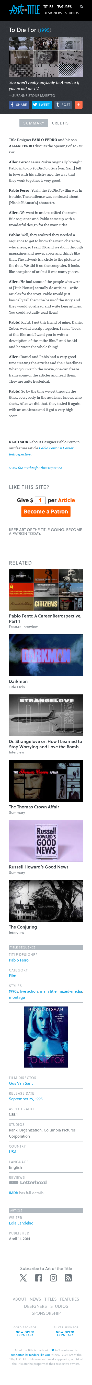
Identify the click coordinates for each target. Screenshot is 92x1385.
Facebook (38, 1278)
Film (12, 975)
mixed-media (70, 991)
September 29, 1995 (25, 1099)
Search (81, 7)
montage (17, 997)
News (35, 1299)
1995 (45, 30)
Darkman (18, 681)
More (79, 105)
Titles (48, 6)
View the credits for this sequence (35, 468)
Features (64, 6)
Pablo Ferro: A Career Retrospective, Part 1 (45, 618)
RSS (68, 1278)
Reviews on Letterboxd (28, 1182)
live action (29, 991)
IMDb (13, 1192)
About (19, 1299)
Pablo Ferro (19, 960)
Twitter (23, 1278)
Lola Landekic (21, 1223)
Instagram (53, 1278)
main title (48, 991)
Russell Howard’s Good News (38, 867)
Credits (60, 123)
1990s (13, 991)
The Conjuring (23, 927)
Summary (33, 123)
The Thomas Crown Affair (34, 807)
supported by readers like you (30, 1355)
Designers (52, 13)
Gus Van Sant (21, 1083)
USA (13, 1151)
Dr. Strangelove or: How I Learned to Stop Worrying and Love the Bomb (45, 744)
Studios (72, 13)
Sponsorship (46, 1313)
